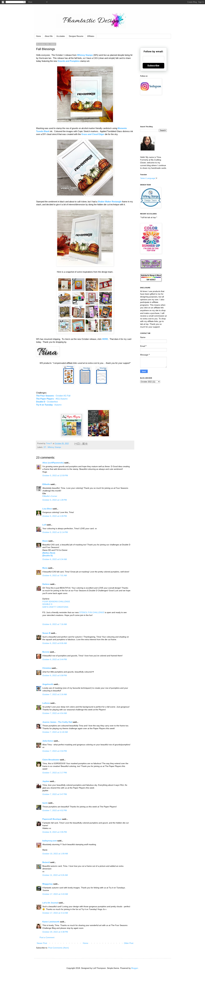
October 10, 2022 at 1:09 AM (55, 853)
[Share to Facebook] (83, 443)
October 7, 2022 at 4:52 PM (54, 810)
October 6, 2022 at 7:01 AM (54, 575)
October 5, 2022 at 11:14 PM (55, 532)
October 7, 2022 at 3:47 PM (54, 794)
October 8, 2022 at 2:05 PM (54, 832)
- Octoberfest (47, 401)
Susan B (46, 633)
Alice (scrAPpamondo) (53, 463)
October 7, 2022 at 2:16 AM (54, 694)
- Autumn (48, 405)
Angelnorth (47, 684)
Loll (44, 525)
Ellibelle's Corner (49, 496)
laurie (45, 803)
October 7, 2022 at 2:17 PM (54, 772)
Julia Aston (47, 741)
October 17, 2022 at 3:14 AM (55, 913)
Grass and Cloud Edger (92, 134)
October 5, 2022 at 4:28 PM (54, 516)
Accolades (60, 36)
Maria (45, 568)
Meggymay (47, 884)
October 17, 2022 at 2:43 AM (55, 894)
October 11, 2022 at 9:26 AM (55, 875)
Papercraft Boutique (51, 819)
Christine (46, 668)
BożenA (46, 862)
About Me (49, 36)
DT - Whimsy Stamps (52, 447)
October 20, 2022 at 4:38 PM (55, 932)
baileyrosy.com (49, 841)
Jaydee (45, 781)
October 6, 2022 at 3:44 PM (54, 659)
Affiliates (90, 36)
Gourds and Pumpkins (69, 61)
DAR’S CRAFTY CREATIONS (55, 607)
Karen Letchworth (50, 922)
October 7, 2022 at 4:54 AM (54, 713)
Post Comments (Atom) (58, 948)
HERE (105, 339)
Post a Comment (47, 937)
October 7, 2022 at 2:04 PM (54, 751)
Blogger (134, 968)
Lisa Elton (47, 509)
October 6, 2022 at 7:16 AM (54, 624)
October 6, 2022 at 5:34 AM (54, 559)
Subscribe (153, 65)
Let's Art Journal (50, 903)
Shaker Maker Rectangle (109, 201)
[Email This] (75, 443)
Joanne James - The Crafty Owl (57, 722)
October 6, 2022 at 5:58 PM (54, 675)
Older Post (128, 943)
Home (38, 36)
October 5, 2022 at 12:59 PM (55, 475)
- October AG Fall (53, 395)
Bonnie (45, 652)
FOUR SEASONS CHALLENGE (56, 601)
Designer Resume (76, 36)
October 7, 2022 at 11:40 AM (55, 732)
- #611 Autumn (51, 399)
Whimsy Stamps (85, 55)
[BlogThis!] (78, 443)
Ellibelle (46, 484)
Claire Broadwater (50, 760)
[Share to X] (81, 443)
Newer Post (42, 943)
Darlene (46, 584)
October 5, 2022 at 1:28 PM (54, 500)
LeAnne (46, 703)
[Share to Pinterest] (86, 443)
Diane (45, 541)
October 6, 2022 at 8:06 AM (54, 643)
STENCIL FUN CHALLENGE (91, 612)
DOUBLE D (47, 604)
